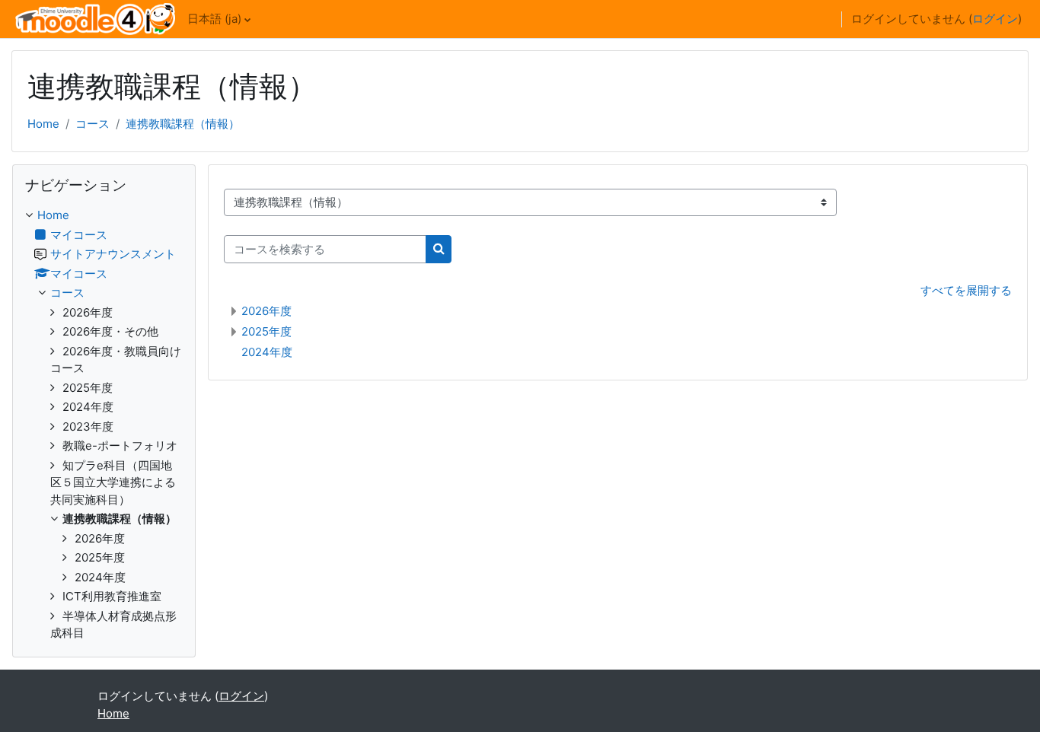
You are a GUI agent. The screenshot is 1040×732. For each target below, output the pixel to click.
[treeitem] (104, 424)
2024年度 (266, 352)
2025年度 (266, 331)
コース (92, 123)
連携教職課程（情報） (183, 123)
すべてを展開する (966, 290)
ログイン (995, 18)
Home (43, 123)
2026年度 (266, 311)
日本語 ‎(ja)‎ (214, 18)
